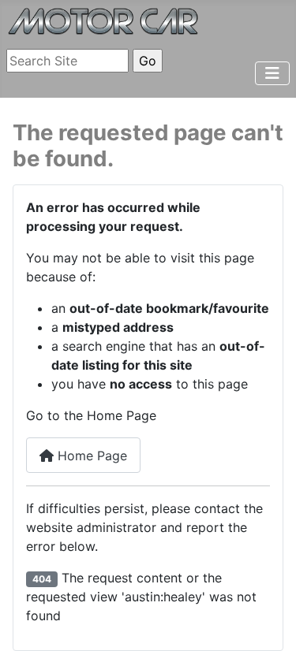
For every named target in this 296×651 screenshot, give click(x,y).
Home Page (90, 455)
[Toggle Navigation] (272, 73)
